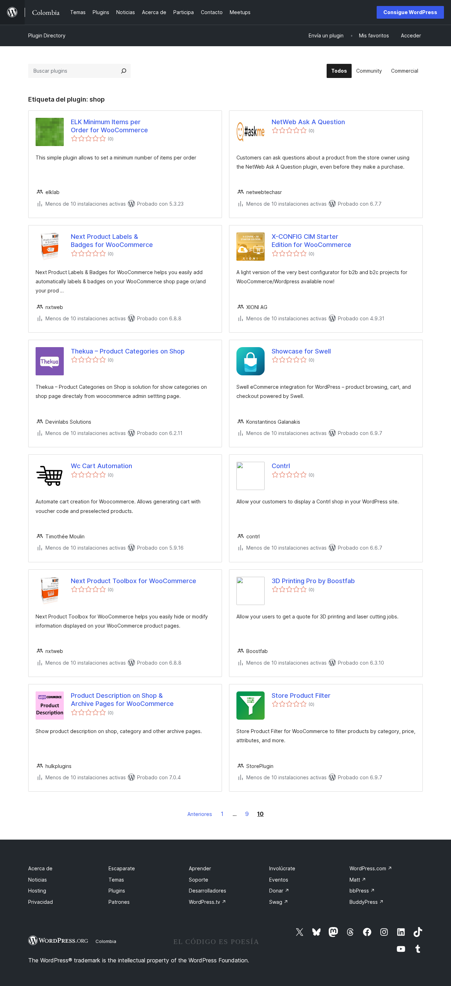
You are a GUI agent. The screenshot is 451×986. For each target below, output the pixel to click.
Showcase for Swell (301, 351)
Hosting (37, 891)
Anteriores (199, 814)
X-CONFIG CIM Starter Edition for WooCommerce (311, 240)
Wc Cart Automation (101, 466)
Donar (279, 891)
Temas (116, 880)
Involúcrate (282, 868)
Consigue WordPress (410, 12)
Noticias (37, 880)
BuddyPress (367, 902)
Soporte (198, 880)
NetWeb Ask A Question (308, 122)
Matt (358, 880)
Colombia (105, 941)
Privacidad (40, 902)
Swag (278, 902)
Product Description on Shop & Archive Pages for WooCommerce (122, 699)
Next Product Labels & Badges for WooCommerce (112, 240)
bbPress (362, 891)
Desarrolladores (207, 891)
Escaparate (122, 868)
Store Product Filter (301, 695)
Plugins (117, 891)
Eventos (278, 880)
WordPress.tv (207, 902)
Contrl (281, 466)
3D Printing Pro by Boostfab (313, 581)
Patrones (119, 902)
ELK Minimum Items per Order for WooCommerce (109, 126)
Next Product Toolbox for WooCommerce (133, 581)
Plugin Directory (47, 35)
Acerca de (40, 868)
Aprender (200, 868)
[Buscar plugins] (124, 71)
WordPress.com (371, 868)
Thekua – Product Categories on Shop (128, 351)
